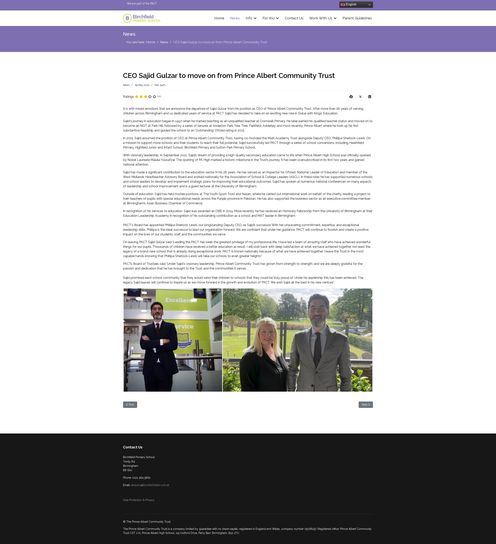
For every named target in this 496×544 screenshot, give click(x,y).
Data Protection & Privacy (138, 500)
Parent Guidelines (357, 18)
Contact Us (294, 18)
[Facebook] (351, 96)
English (350, 4)
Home (219, 18)
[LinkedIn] (369, 96)
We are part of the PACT (142, 3)
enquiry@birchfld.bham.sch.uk (150, 485)
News (235, 18)
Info (249, 18)
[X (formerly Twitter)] (360, 96)
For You (269, 18)
